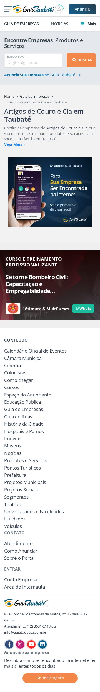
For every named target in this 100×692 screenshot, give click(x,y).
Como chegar (18, 380)
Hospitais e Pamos (24, 431)
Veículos (13, 526)
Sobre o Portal (19, 558)
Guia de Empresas (34, 96)
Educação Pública (22, 402)
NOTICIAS (59, 23)
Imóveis (12, 438)
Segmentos (16, 497)
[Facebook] (9, 644)
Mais (91, 23)
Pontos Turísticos (22, 468)
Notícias (12, 453)
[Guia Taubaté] (34, 8)
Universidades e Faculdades (34, 511)
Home (9, 96)
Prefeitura (15, 475)
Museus (12, 445)
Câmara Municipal (23, 358)
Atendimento (18, 543)
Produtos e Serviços (25, 460)
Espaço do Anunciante (27, 395)
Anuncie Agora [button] (50, 677)
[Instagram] (20, 644)
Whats (85, 308)
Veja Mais (13, 144)
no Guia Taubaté (40, 74)
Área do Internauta (24, 587)
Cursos (11, 387)
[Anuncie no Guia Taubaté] (50, 192)
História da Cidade (24, 424)
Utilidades (15, 518)
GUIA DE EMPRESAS (21, 23)
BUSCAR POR (15, 56)
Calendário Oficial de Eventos (35, 351)
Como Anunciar (21, 551)
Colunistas (15, 372)
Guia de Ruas (18, 416)
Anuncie (82, 9)
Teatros (12, 504)
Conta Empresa (20, 579)
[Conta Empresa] (59, 9)
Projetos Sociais (21, 489)
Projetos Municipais (25, 482)
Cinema (12, 365)
